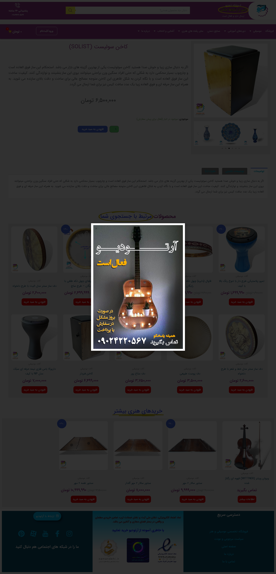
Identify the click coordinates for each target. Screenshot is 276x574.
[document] (138, 287)
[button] (96, 228)
